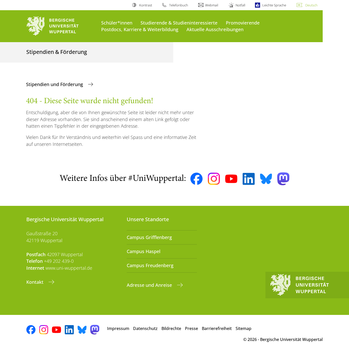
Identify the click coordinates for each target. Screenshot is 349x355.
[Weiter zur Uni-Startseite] (61, 26)
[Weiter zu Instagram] (214, 179)
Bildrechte (171, 328)
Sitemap (243, 328)
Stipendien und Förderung (55, 84)
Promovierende (243, 22)
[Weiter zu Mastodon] (283, 178)
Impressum (118, 328)
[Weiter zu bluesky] (266, 178)
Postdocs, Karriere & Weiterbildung (139, 29)
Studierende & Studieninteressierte (179, 22)
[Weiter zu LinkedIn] (248, 179)
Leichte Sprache (274, 5)
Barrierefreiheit (217, 328)
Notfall (240, 5)
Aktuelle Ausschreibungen (215, 29)
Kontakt (35, 282)
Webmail (211, 5)
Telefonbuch (178, 5)
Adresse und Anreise (150, 285)
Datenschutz (145, 328)
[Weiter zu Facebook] (196, 179)
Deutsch (311, 5)
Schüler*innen (116, 22)
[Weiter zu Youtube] (231, 178)
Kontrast (145, 5)
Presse (191, 328)
